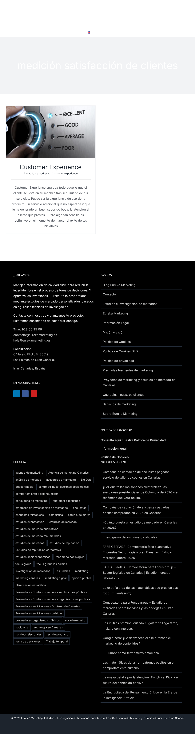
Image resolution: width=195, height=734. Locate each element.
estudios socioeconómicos (32, 556)
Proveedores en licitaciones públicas (38, 613)
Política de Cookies (115, 457)
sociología (22, 627)
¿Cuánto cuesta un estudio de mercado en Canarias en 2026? (140, 525)
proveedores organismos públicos (37, 620)
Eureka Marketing (115, 313)
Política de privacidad (118, 361)
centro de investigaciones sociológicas (63, 486)
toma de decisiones (28, 641)
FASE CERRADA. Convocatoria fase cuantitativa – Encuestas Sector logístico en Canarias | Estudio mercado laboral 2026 (138, 552)
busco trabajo (24, 486)
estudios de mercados (29, 543)
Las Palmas (62, 571)
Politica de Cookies (117, 342)
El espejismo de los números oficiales (130, 537)
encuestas (79, 507)
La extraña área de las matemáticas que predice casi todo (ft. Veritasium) (140, 590)
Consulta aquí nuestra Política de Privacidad (133, 440)
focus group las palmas (52, 564)
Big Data (86, 479)
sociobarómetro (75, 620)
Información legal (113, 448)
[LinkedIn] (17, 393)
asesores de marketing (61, 479)
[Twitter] (45, 393)
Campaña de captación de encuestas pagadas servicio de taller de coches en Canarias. (136, 474)
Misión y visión (113, 332)
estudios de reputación (64, 543)
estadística (56, 514)
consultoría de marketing (31, 500)
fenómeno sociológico (70, 556)
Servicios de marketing (119, 404)
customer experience (66, 500)
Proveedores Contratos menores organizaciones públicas (52, 599)
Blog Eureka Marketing (119, 285)
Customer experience (65, 173)
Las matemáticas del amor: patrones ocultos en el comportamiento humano (138, 665)
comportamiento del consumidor (36, 493)
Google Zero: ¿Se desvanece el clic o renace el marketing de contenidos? (137, 640)
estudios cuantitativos (29, 521)
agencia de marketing (29, 472)
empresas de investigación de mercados (41, 507)
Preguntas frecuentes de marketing (128, 370)
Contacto (109, 294)
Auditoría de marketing (37, 173)
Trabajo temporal (57, 641)
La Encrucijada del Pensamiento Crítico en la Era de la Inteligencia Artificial (140, 695)
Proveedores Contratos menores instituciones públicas (51, 592)
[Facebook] (26, 393)
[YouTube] (36, 393)
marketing (81, 571)
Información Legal (116, 323)
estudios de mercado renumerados (38, 536)
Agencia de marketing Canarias (68, 472)
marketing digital (55, 578)
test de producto (57, 634)
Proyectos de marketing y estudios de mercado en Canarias (139, 382)
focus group (23, 564)
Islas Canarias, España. (29, 368)
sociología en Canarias (48, 627)
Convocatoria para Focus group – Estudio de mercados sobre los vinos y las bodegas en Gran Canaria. (138, 608)
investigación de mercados (32, 571)
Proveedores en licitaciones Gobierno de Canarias (47, 606)
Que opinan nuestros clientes (123, 395)
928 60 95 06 (32, 329)
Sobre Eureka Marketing (120, 414)
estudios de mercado (63, 521)
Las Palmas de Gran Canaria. (34, 360)
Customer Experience (51, 167)
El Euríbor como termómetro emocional (131, 653)
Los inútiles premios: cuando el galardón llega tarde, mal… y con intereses (140, 625)
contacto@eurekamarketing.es (35, 335)
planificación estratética (30, 585)
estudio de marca (79, 514)
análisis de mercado (28, 479)
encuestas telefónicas (29, 514)
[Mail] (55, 393)
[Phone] (64, 393)
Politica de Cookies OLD (120, 351)
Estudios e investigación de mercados (130, 304)
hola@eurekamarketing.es (31, 340)
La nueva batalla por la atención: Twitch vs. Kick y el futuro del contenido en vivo (140, 680)
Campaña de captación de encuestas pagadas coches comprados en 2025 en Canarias (136, 510)
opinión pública (81, 578)
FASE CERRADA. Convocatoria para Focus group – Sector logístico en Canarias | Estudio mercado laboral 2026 (139, 572)
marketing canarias (27, 578)
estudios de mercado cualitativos (36, 529)
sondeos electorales (28, 634)
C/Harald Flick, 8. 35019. (31, 354)
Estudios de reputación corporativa (38, 549)
